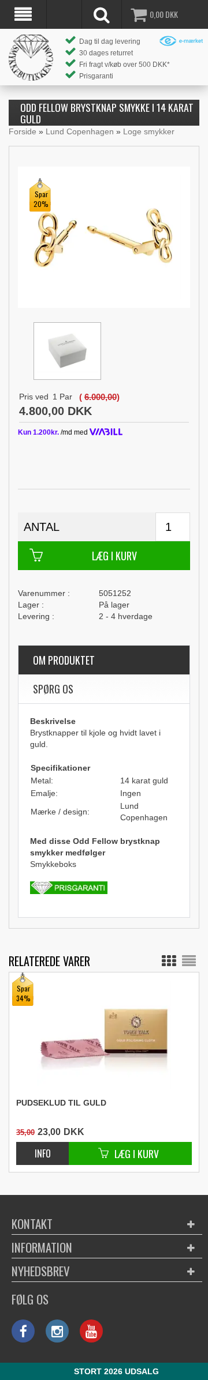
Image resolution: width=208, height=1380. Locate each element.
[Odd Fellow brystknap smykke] (104, 236)
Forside (22, 131)
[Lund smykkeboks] (67, 351)
